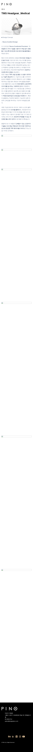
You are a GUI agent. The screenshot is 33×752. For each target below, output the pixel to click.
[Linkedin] (16, 737)
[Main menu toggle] (3, 9)
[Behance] (9, 737)
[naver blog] (13, 737)
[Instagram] (20, 737)
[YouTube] (23, 737)
